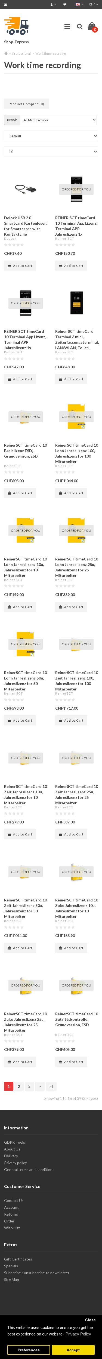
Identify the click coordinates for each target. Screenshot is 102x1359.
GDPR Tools (14, 1142)
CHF (92, 4)
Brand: (12, 120)
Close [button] (90, 1320)
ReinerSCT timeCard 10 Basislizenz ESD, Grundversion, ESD (25, 450)
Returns (11, 1214)
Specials (11, 1265)
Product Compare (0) (26, 104)
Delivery (11, 1155)
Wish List (12, 1227)
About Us (12, 1149)
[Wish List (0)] (65, 4)
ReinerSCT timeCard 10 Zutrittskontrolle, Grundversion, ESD (76, 1019)
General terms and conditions (29, 1169)
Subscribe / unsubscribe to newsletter (36, 1272)
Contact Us (14, 1200)
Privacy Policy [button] (78, 1334)
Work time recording (50, 53)
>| (51, 1086)
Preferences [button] (29, 1350)
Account (11, 1207)
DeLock (10, 238)
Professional (21, 53)
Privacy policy (15, 1162)
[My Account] (54, 4)
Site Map (11, 1279)
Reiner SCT (64, 238)
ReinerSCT (13, 466)
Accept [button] (73, 1350)
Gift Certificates (18, 1259)
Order (9, 1221)
